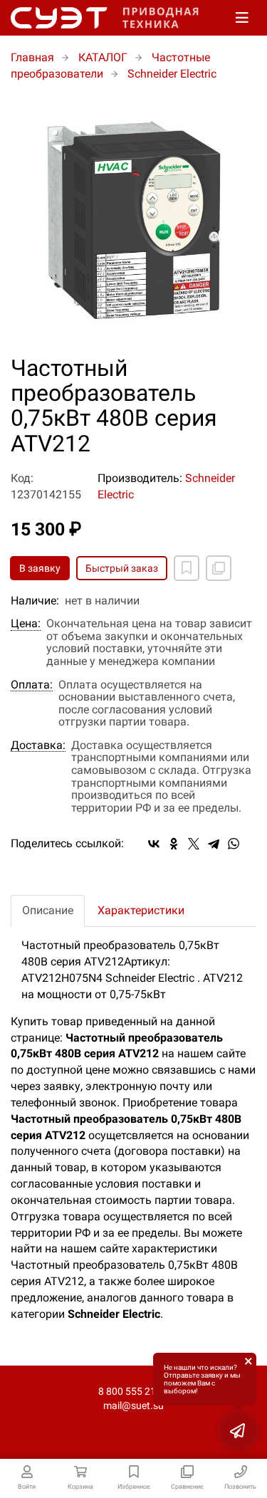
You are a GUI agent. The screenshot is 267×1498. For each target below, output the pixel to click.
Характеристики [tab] (141, 910)
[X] (193, 843)
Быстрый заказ (121, 568)
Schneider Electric (171, 73)
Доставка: (38, 745)
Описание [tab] (47, 910)
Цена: (26, 623)
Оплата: (32, 685)
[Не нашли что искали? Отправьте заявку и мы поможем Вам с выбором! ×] (238, 1430)
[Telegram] (213, 843)
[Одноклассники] (173, 843)
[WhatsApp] (233, 843)
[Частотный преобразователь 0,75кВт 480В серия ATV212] (133, 219)
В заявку (40, 568)
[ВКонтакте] (153, 843)
